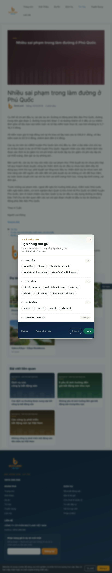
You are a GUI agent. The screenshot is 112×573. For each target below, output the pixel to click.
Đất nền (27, 293)
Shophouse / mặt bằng (63, 293)
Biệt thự (74, 287)
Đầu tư (41, 266)
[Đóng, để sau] (89, 240)
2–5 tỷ (41, 308)
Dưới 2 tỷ (28, 308)
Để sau (75, 331)
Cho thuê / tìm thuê (59, 266)
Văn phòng (41, 293)
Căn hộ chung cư (31, 287)
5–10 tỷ (52, 308)
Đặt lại (24, 331)
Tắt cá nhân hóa (43, 331)
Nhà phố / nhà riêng (55, 287)
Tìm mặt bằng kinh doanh (64, 272)
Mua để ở (28, 266)
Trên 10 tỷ (66, 308)
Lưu (89, 331)
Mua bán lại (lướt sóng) (35, 272)
